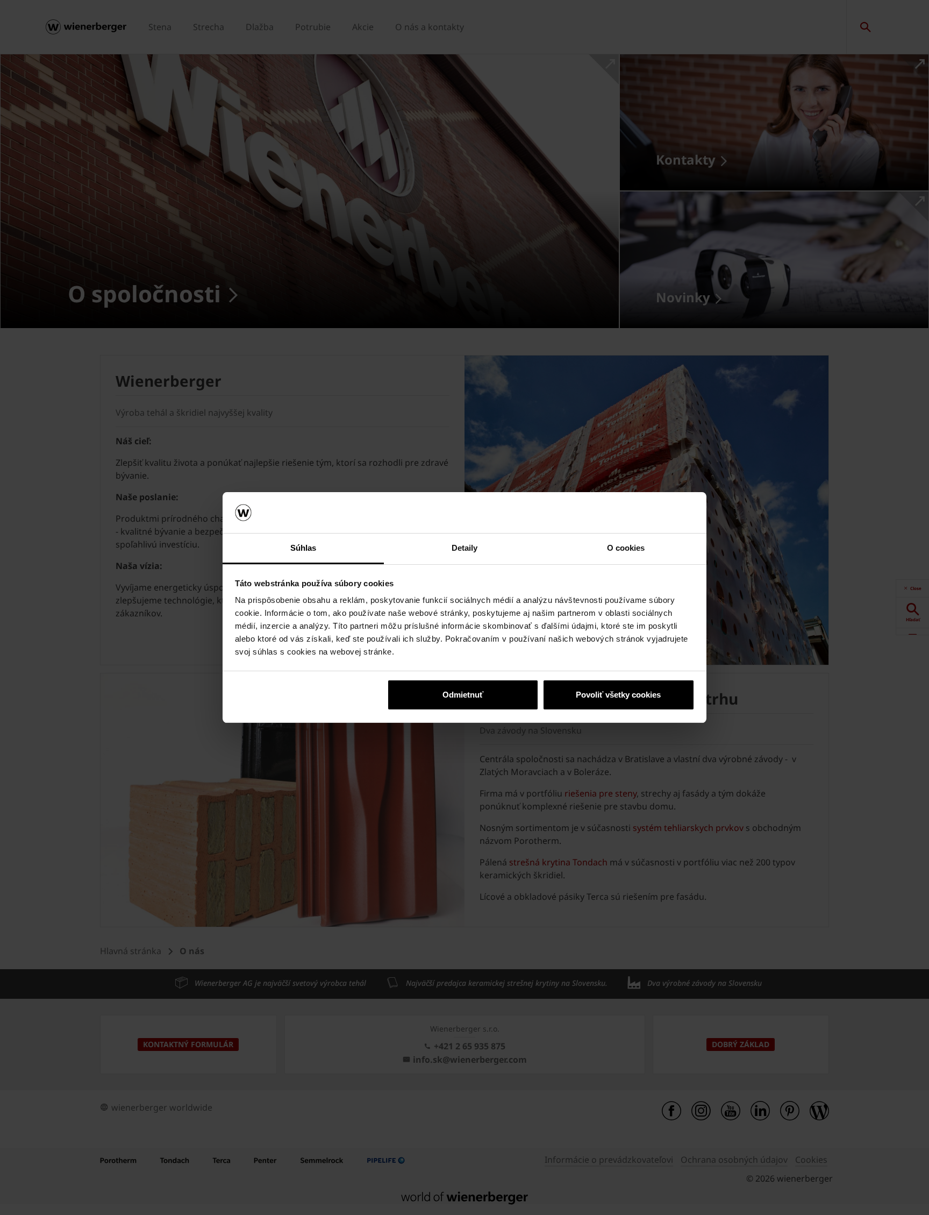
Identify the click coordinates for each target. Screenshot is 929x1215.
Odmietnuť (462, 694)
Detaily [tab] (465, 547)
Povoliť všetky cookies (618, 694)
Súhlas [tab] (303, 547)
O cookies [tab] (626, 547)
